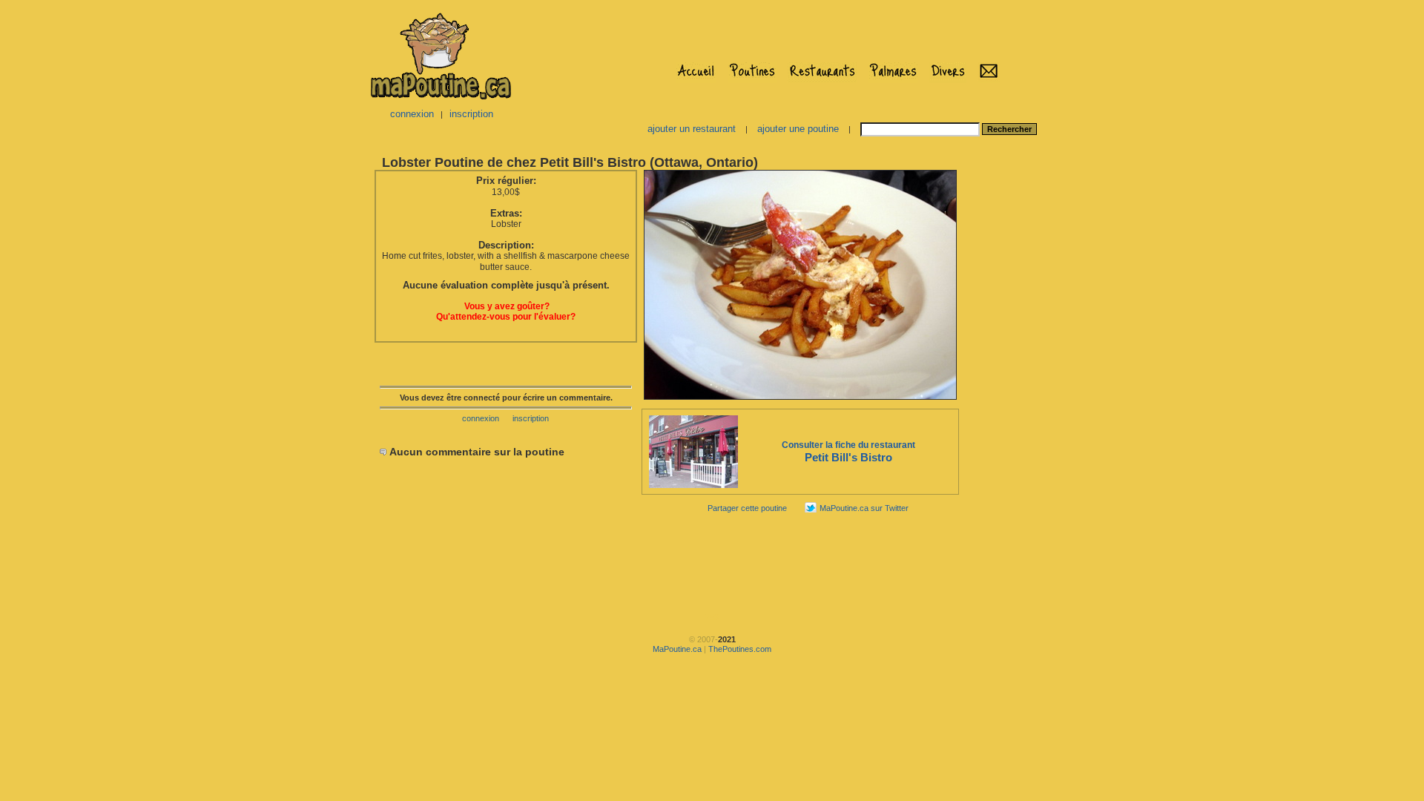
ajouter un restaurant (691, 128)
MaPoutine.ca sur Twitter (864, 508)
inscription (471, 113)
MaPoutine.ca (677, 649)
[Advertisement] (1007, 390)
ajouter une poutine (798, 128)
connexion (412, 113)
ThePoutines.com (739, 649)
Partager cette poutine (747, 508)
